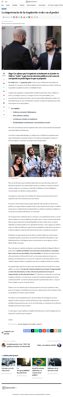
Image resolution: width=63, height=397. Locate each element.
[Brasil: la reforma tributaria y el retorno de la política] (39, 362)
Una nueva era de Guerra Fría (8, 369)
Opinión (4, 8)
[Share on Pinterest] (16, 17)
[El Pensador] (31, 1)
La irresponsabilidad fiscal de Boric (23, 370)
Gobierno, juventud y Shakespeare (24, 112)
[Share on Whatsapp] (19, 17)
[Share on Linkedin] (21, 17)
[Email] (32, 17)
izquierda (39, 324)
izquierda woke (26, 82)
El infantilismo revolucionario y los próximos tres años (31, 122)
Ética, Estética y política (21, 116)
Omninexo (48, 394)
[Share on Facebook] (11, 17)
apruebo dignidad (23, 324)
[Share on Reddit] (24, 17)
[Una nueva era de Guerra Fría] (8, 362)
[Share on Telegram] (27, 17)
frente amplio (32, 324)
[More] (37, 17)
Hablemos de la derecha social (53, 369)
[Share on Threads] (29, 17)
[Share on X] (14, 17)
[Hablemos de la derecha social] (54, 362)
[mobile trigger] (3, 1)
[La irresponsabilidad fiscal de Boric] (24, 362)
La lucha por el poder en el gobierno (25, 119)
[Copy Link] (34, 17)
